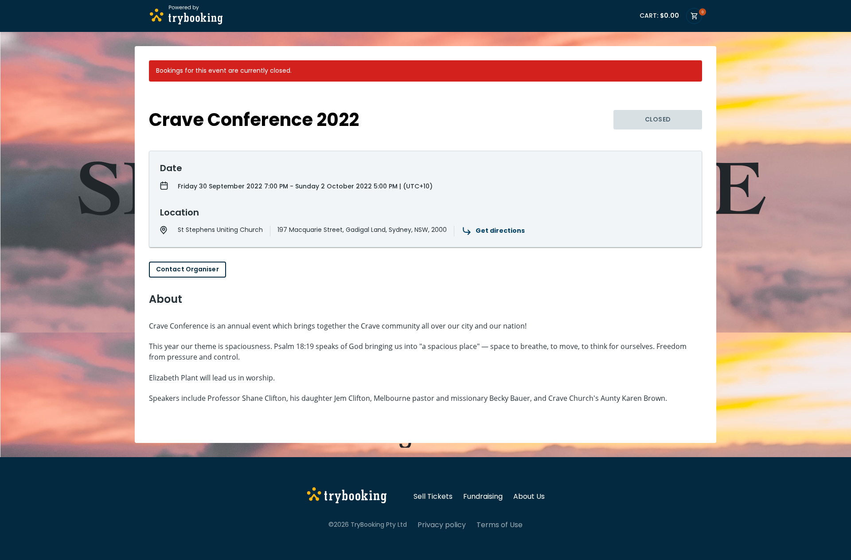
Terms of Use (499, 525)
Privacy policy (442, 525)
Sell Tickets (433, 496)
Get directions (500, 230)
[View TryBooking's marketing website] (347, 496)
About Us (529, 496)
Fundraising (483, 496)
